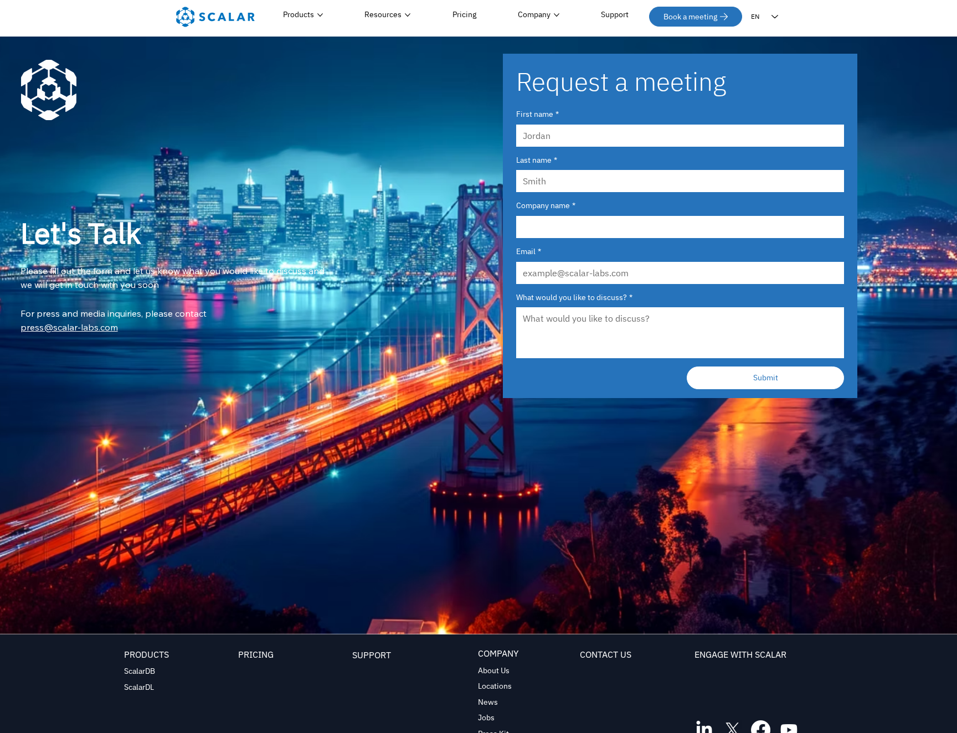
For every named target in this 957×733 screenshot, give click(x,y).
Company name (545, 205)
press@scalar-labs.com (69, 327)
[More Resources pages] (407, 15)
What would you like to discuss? (574, 297)
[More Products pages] (320, 15)
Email (528, 251)
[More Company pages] (556, 15)
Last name (536, 160)
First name (537, 114)
